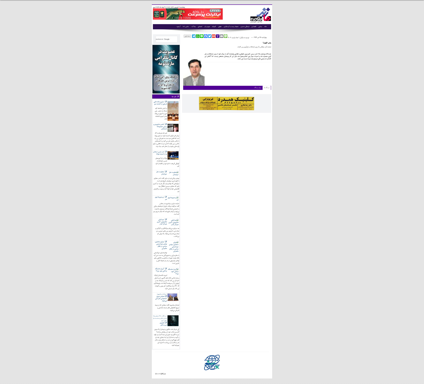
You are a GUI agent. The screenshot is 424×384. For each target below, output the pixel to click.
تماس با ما (186, 27)
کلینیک (214, 27)
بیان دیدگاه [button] (257, 88)
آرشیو (179, 27)
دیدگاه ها (266, 88)
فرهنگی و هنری (244, 27)
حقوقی (219, 27)
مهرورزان (207, 27)
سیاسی (260, 27)
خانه (265, 27)
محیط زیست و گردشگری (231, 27)
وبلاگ (194, 27)
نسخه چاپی (187, 36)
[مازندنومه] (260, 14)
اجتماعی (200, 27)
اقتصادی (253, 27)
